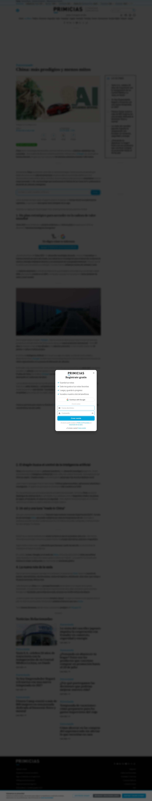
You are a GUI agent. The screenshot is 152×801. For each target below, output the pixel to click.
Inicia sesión (82, 428)
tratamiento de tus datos (76, 424)
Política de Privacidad (83, 423)
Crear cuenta (76, 418)
